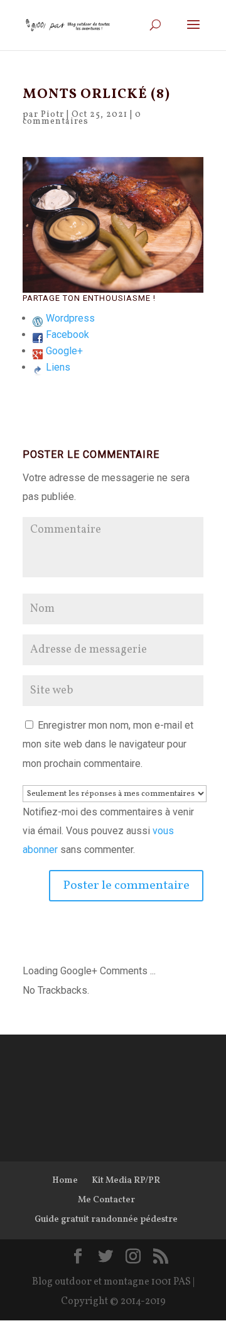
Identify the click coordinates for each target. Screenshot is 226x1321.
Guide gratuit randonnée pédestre (106, 1220)
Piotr (52, 115)
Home (65, 1181)
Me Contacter (106, 1200)
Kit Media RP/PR (126, 1181)
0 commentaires (82, 118)
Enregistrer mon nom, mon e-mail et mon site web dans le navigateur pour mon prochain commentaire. (108, 744)
